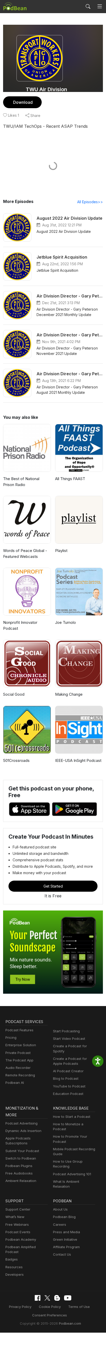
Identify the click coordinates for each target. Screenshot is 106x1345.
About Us (60, 1209)
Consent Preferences (49, 1315)
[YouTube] (67, 1297)
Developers (14, 1274)
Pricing (10, 1037)
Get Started (53, 886)
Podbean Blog (64, 1217)
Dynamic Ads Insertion (23, 1131)
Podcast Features (19, 1030)
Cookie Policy (50, 1307)
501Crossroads (16, 760)
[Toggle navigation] (99, 6)
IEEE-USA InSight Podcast (78, 760)
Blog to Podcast (65, 1078)
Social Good (13, 694)
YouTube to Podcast (69, 1086)
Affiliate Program (66, 1247)
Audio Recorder (18, 1068)
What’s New (14, 1217)
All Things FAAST (70, 478)
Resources (14, 1267)
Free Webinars (17, 1224)
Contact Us (62, 1254)
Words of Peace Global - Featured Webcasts (25, 553)
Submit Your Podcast (22, 1151)
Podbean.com (70, 1323)
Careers (59, 1224)
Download (23, 102)
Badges (11, 1259)
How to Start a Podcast (71, 1116)
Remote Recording (20, 1075)
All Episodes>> (90, 202)
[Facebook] (37, 1298)
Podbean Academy (20, 1239)
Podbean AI (14, 1082)
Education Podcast (68, 1094)
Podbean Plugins (18, 1166)
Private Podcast (18, 1053)
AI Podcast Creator (68, 1071)
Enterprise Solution (20, 1045)
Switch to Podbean (20, 1158)
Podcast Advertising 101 (72, 1174)
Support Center (17, 1209)
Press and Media (66, 1232)
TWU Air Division (46, 89)
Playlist (61, 550)
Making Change (69, 694)
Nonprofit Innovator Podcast (20, 625)
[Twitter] (47, 1298)
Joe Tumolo (65, 622)
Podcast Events (17, 1232)
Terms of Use (79, 1307)
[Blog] (57, 1298)
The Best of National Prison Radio (21, 481)
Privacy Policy (20, 1307)
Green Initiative (65, 1239)
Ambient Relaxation (20, 1181)
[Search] (88, 6)
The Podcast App (19, 1060)
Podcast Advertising (21, 1123)
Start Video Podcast (69, 1038)
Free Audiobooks (19, 1173)
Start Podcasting (66, 1031)
